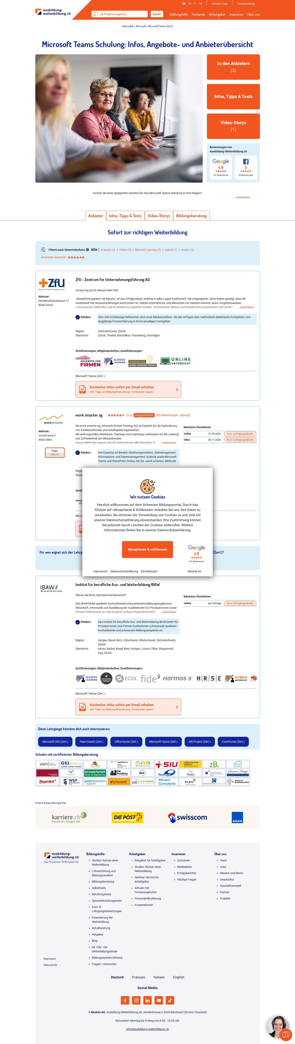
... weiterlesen (241, 197)
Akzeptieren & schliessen (147, 549)
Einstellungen (149, 571)
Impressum (101, 571)
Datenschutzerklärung (124, 571)
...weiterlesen (245, 307)
